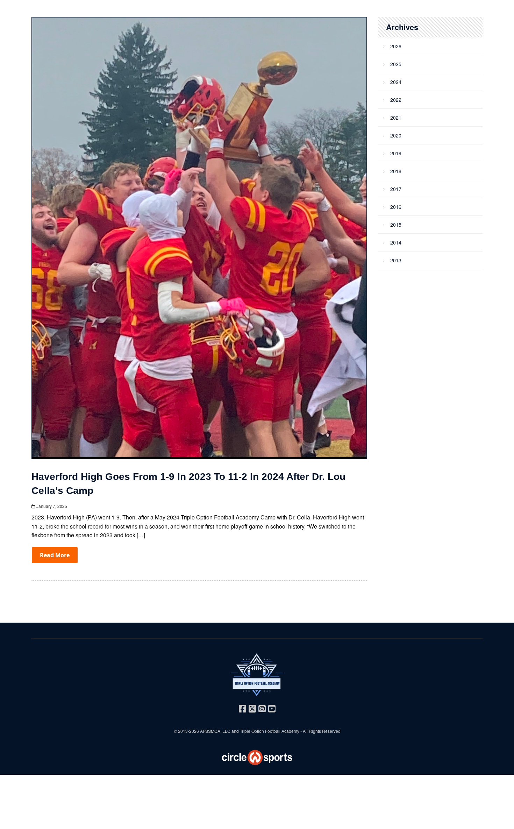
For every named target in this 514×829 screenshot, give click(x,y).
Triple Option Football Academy (269, 731)
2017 (395, 188)
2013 (395, 260)
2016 (395, 206)
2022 (395, 99)
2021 (395, 117)
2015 (395, 224)
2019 (395, 153)
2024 (395, 81)
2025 (395, 64)
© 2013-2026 (187, 731)
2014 (395, 242)
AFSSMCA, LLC (215, 731)
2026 (395, 46)
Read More (55, 555)
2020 (395, 135)
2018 (395, 171)
